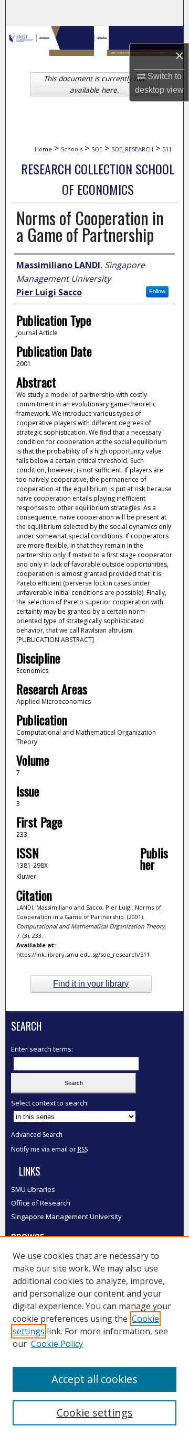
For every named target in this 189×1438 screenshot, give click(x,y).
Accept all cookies (94, 1379)
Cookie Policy (57, 1343)
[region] (94, 1337)
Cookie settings (95, 1413)
